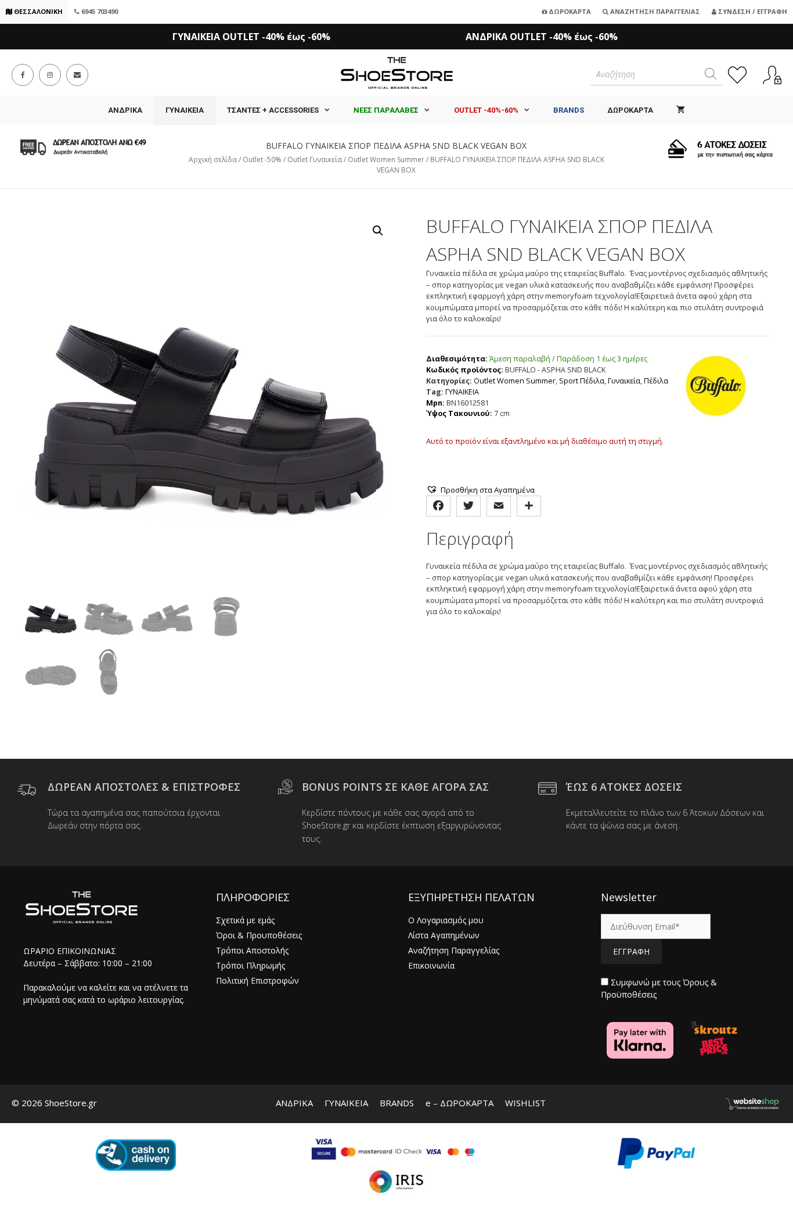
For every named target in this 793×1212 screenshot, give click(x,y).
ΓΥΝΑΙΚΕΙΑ (184, 110)
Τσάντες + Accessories (273, 110)
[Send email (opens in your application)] (77, 75)
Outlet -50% (262, 159)
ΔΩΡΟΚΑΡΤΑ (630, 110)
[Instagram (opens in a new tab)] (50, 75)
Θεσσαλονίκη (37, 11)
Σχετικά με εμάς (245, 920)
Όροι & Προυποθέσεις (259, 935)
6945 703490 (99, 11)
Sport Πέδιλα (581, 381)
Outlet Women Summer (386, 159)
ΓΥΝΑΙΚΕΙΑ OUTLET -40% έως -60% (251, 36)
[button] (377, 230)
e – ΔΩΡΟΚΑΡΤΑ (459, 1103)
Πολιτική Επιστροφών (257, 980)
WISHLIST (525, 1103)
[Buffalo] (716, 387)
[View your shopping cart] (681, 110)
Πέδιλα (656, 381)
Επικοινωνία (431, 965)
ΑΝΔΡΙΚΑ (125, 110)
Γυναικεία (624, 381)
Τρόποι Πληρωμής (250, 965)
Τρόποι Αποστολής (252, 950)
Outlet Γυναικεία (314, 159)
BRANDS (397, 1103)
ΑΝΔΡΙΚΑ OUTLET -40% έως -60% (542, 36)
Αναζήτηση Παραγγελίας (654, 11)
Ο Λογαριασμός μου (446, 920)
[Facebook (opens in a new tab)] (23, 75)
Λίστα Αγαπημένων (444, 935)
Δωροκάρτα (569, 11)
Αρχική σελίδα (213, 159)
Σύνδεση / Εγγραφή (751, 11)
